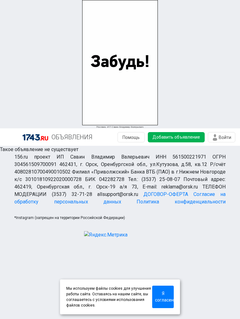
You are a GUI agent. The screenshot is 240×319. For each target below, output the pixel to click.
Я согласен (164, 296)
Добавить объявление (176, 137)
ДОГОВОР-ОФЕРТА (165, 194)
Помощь (131, 137)
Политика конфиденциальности (181, 202)
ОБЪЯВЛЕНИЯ (72, 137)
